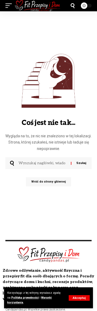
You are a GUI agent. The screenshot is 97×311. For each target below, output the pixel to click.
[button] (79, 298)
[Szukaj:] (43, 163)
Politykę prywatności (25, 297)
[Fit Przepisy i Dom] (37, 5)
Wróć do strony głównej (48, 181)
